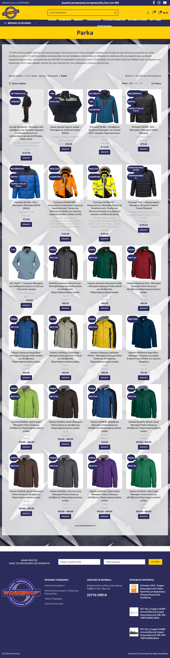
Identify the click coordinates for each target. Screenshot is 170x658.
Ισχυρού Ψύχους (151, 212)
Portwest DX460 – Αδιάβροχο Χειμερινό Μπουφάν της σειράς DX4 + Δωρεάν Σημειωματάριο (105, 130)
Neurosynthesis (160, 653)
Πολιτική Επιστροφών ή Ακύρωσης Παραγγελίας (61, 592)
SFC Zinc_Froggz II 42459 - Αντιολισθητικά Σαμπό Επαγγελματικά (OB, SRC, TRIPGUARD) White (153, 613)
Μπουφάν (53, 76)
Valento (65, 299)
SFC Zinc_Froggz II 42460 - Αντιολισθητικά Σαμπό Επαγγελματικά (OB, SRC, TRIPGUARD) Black (153, 633)
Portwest (104, 143)
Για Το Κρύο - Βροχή (35, 76)
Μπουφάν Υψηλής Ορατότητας (65, 226)
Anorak (26, 149)
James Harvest (65, 140)
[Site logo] (10, 12)
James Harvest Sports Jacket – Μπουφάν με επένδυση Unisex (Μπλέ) (65, 130)
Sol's (26, 296)
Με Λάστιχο (32, 145)
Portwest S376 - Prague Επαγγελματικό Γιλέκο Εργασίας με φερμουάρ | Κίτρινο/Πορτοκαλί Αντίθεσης (152, 591)
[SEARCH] (115, 13)
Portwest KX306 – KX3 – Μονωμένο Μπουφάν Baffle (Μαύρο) (144, 130)
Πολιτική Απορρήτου (54, 585)
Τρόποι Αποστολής (53, 603)
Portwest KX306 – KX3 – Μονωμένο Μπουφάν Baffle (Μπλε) (26, 205)
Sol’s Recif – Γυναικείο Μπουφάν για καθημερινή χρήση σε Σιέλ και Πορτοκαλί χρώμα (26, 286)
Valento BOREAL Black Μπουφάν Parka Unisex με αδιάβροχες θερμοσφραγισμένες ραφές (65, 425)
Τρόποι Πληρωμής (53, 598)
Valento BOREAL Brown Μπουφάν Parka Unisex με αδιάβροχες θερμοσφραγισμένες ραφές (26, 494)
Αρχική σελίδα (16, 76)
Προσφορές (73, 137)
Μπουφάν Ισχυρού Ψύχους (139, 215)
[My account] (148, 12)
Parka (25, 143)
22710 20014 (24, 3)
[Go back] (73, 32)
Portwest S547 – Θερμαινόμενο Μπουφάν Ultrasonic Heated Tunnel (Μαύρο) (143, 205)
